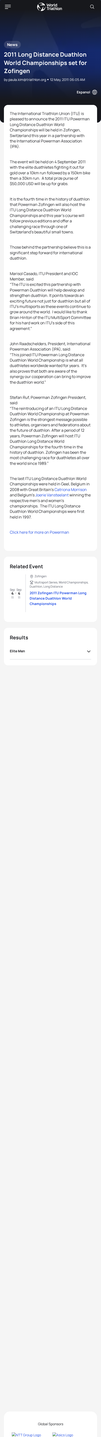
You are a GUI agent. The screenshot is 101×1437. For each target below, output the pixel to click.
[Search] (92, 7)
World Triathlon (49, 7)
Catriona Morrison (70, 489)
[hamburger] (8, 7)
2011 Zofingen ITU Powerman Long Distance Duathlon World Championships (58, 598)
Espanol (83, 92)
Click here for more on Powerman (39, 532)
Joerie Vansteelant (52, 495)
